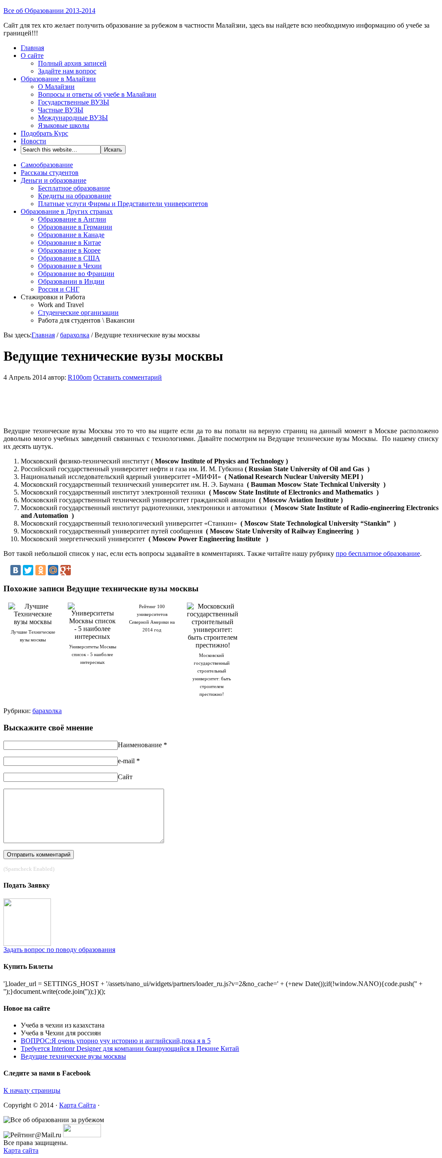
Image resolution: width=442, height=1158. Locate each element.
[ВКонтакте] (15, 570)
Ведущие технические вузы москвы (73, 1056)
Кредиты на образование (74, 196)
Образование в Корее (69, 250)
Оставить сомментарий (127, 377)
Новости (33, 141)
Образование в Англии (72, 219)
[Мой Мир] (53, 570)
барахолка (74, 335)
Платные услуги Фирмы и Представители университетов (123, 203)
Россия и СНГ (58, 289)
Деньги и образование (53, 180)
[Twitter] (28, 570)
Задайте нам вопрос (67, 71)
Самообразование (47, 164)
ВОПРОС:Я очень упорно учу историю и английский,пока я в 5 (116, 1040)
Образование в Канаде (71, 234)
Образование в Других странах (67, 211)
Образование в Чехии (70, 266)
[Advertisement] (132, 400)
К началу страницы (31, 1090)
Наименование (140, 745)
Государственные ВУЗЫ (73, 102)
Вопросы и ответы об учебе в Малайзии (97, 94)
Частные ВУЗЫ (60, 110)
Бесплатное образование (74, 188)
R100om (80, 377)
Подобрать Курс (44, 133)
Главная (32, 47)
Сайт (125, 776)
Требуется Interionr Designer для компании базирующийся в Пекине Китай (130, 1048)
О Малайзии (56, 86)
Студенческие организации (78, 312)
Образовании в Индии (71, 281)
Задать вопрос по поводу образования (59, 949)
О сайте (32, 55)
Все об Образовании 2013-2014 (49, 10)
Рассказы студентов (50, 172)
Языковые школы (63, 125)
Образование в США (69, 258)
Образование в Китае (69, 242)
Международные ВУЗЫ (73, 117)
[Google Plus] (65, 570)
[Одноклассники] (40, 570)
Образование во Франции (76, 273)
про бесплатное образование (378, 553)
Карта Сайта (77, 1105)
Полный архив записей (72, 63)
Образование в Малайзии (58, 78)
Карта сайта (20, 1150)
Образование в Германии (75, 227)
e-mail (126, 761)
